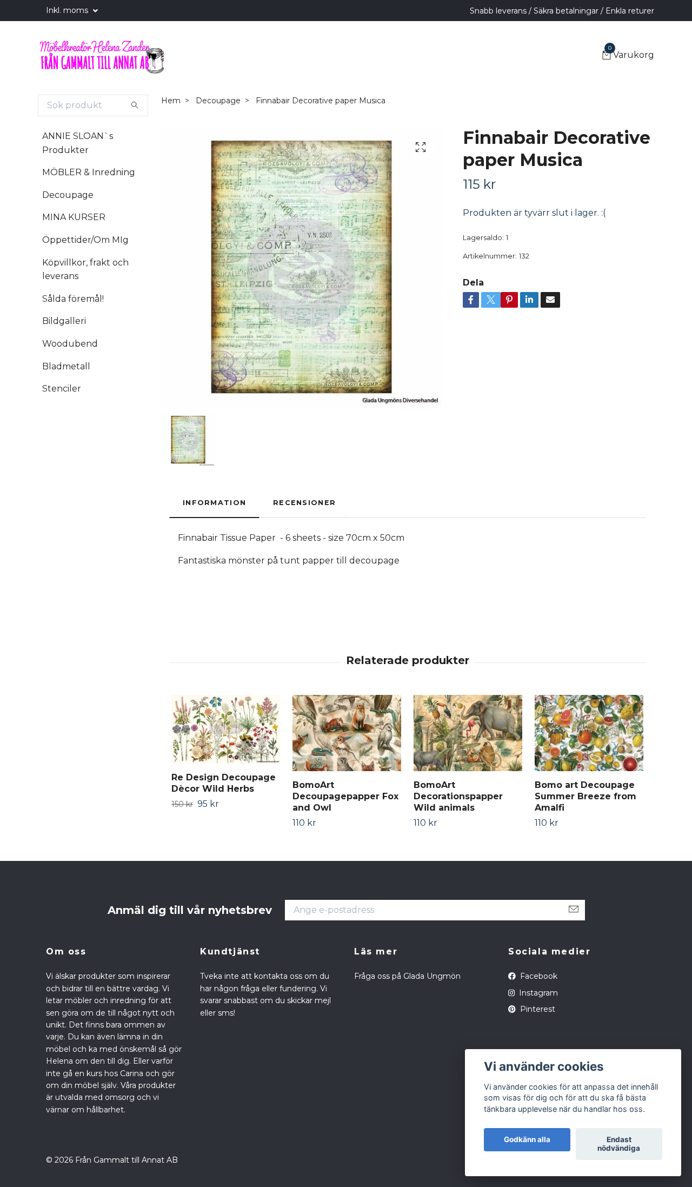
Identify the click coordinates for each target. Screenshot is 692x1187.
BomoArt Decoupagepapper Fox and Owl (345, 796)
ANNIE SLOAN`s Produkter (77, 143)
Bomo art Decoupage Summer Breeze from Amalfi (585, 796)
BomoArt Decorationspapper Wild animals (458, 796)
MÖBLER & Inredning (88, 172)
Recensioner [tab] (304, 503)
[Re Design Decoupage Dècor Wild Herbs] (225, 729)
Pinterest (536, 1009)
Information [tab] (214, 503)
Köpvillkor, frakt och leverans (85, 269)
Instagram (537, 993)
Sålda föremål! (73, 299)
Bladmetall (66, 366)
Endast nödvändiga (618, 1144)
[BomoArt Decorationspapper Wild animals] (468, 733)
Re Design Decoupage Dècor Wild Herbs (223, 783)
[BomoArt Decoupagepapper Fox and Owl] (346, 733)
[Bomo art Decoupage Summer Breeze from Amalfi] (589, 733)
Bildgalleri (64, 321)
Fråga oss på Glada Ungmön (407, 976)
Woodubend (70, 344)
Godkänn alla (527, 1140)
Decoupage (68, 195)
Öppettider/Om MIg (85, 240)
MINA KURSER (73, 217)
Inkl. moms (68, 10)
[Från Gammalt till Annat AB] (101, 55)
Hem (171, 100)
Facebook (537, 976)
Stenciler (61, 388)
